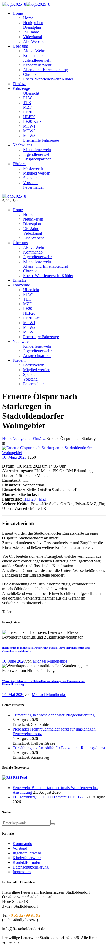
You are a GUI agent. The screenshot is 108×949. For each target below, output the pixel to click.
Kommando (22, 843)
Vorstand (20, 848)
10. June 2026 (13, 661)
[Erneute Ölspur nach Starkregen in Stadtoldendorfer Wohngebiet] (54, 452)
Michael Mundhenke (50, 661)
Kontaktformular (26, 862)
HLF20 (29, 499)
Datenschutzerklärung (31, 867)
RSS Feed (20, 777)
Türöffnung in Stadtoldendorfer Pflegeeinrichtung (54, 715)
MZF (43, 499)
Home (7, 438)
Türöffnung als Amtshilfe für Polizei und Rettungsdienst (59, 748)
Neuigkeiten (22, 438)
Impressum (22, 872)
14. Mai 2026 (13, 694)
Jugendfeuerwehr (27, 853)
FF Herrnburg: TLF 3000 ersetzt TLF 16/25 (49, 797)
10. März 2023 (14, 457)
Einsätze (39, 438)
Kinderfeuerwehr (27, 857)
